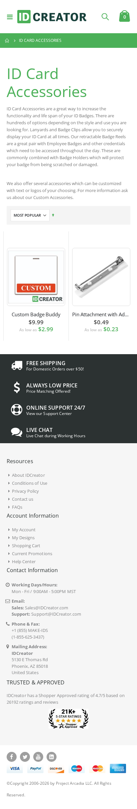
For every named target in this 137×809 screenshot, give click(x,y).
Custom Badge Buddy (36, 314)
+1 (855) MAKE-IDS (30, 630)
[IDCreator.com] (51, 16)
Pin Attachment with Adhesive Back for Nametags (101, 314)
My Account (24, 530)
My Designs (23, 538)
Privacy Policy (25, 491)
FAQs (17, 507)
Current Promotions (32, 553)
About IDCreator (28, 475)
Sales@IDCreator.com (46, 608)
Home (7, 41)
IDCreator (16, 695)
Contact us (23, 499)
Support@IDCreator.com (56, 614)
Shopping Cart (26, 546)
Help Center (24, 561)
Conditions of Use (29, 483)
